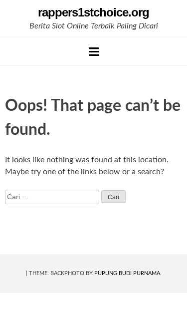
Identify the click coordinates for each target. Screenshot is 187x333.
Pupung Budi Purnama (127, 273)
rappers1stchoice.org (93, 12)
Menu (94, 51)
